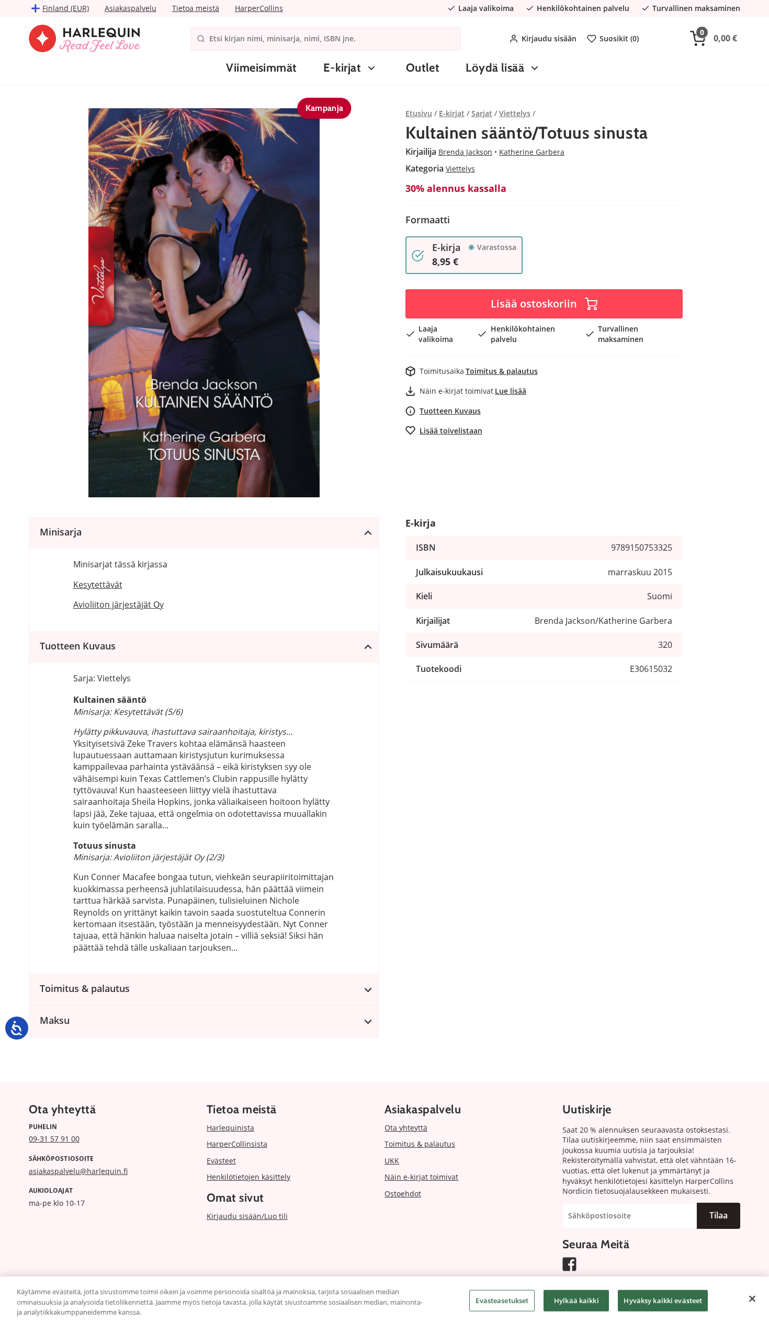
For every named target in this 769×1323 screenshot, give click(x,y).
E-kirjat (342, 68)
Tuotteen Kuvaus (450, 411)
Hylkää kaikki (576, 1300)
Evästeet (221, 1161)
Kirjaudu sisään (549, 38)
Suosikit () (619, 38)
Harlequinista (230, 1128)
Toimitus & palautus (502, 371)
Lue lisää (510, 391)
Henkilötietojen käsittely (248, 1177)
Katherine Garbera (531, 152)
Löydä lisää (495, 68)
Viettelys (460, 169)
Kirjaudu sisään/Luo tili (247, 1216)
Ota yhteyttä (405, 1128)
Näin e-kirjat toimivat (421, 1177)
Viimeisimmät (261, 68)
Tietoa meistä (195, 8)
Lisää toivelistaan (451, 431)
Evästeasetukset (502, 1300)
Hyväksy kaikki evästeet (663, 1300)
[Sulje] (752, 1298)
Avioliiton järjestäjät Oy (118, 604)
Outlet (423, 68)
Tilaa (718, 1215)
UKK (391, 1161)
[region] (384, 1299)
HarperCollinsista (237, 1144)
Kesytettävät (97, 584)
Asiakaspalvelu (130, 8)
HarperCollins (259, 8)
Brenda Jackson (465, 152)
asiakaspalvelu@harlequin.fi (78, 1171)
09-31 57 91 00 (54, 1139)
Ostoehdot (402, 1194)
